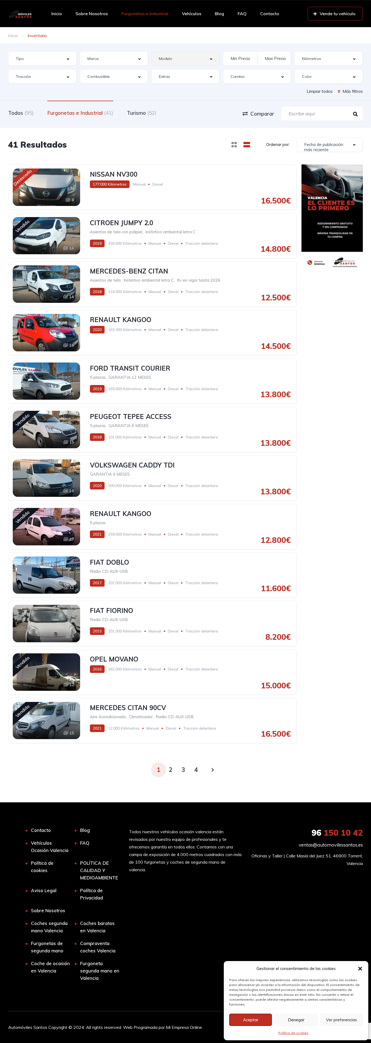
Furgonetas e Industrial (144, 13)
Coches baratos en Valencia (97, 926)
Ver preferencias (341, 1019)
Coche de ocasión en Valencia (50, 967)
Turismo (141, 113)
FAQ (242, 13)
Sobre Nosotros (92, 13)
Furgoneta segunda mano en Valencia (99, 971)
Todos (21, 113)
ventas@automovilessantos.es (331, 845)
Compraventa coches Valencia (97, 946)
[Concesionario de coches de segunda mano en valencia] (20, 13)
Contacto (269, 13)
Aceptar (250, 1019)
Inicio (56, 13)
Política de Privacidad (91, 894)
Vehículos (191, 13)
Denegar (296, 1019)
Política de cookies (293, 1033)
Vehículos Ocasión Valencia (49, 846)
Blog (219, 13)
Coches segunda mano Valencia (49, 926)
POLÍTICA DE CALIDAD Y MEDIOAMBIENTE (99, 870)
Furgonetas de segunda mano (47, 946)
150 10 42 (337, 833)
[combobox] (42, 58)
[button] (360, 968)
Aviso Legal (43, 890)
